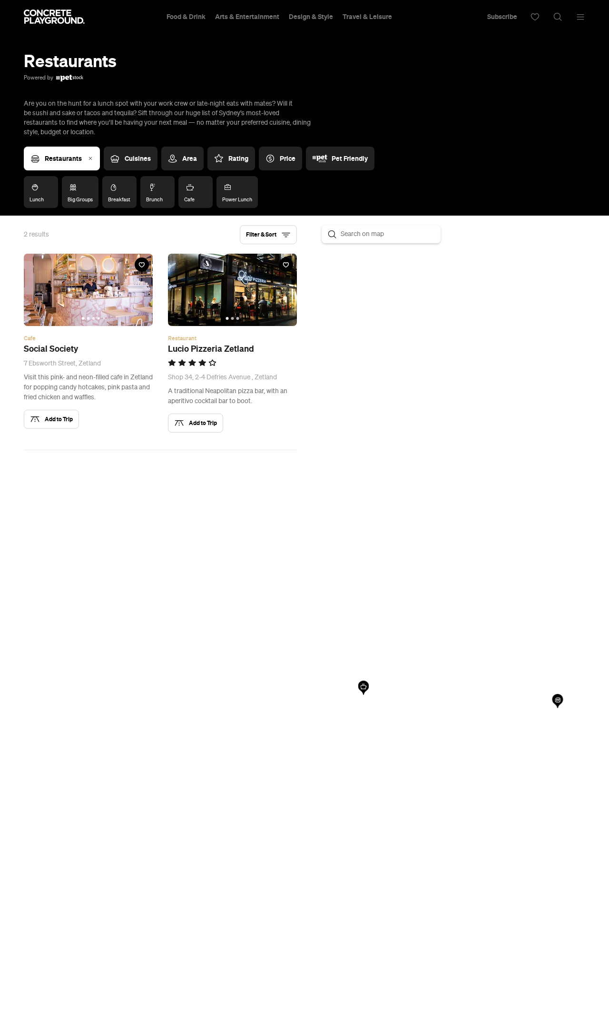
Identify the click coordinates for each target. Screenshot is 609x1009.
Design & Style (311, 16)
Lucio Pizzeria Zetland (211, 349)
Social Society (51, 349)
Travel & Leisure (367, 16)
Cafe (30, 338)
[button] (268, 234)
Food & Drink (186, 16)
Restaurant (182, 338)
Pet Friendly (350, 158)
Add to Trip (59, 419)
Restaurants (63, 158)
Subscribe (502, 16)
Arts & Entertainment (247, 16)
